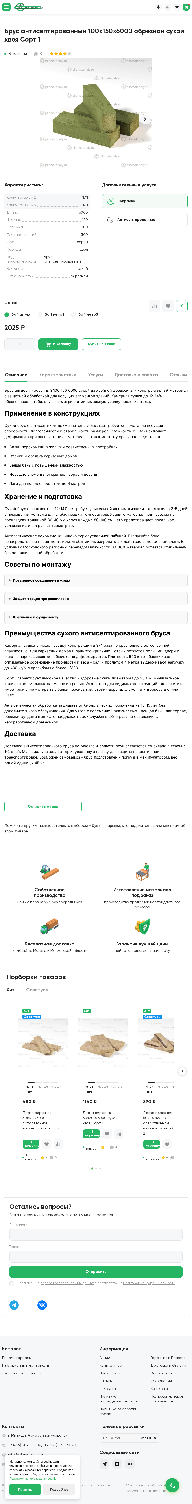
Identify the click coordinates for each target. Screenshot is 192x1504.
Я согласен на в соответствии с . (96, 1283)
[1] (52, 54)
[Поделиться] (182, 306)
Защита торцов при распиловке (41, 598)
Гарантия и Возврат (168, 1358)
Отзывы (106, 1381)
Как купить (109, 1389)
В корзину (62, 344)
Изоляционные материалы (25, 1366)
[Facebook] (117, 1464)
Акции (105, 1358)
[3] (61, 54)
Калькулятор (111, 1366)
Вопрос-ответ (164, 1373)
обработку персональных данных (67, 1283)
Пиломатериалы (16, 1358)
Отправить (96, 1272)
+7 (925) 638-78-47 (60, 1445)
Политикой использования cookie (32, 1478)
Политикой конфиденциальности (149, 1283)
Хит (27, 1011)
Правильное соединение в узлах (41, 580)
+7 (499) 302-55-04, (25, 1445)
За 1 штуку (21, 315)
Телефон (17, 1246)
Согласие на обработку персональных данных (147, 1488)
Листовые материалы (21, 1373)
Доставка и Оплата (168, 1366)
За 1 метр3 (88, 315)
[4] (65, 54)
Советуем (32, 1016)
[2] (56, 54)
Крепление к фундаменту (35, 617)
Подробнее (59, 1489)
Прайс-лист (110, 1373)
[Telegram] (104, 1464)
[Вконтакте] (130, 1464)
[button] (145, 119)
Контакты (159, 1389)
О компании (161, 1381)
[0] (186, 7)
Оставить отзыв (43, 806)
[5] (69, 54)
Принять (25, 1489)
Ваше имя (18, 1225)
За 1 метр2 (54, 315)
